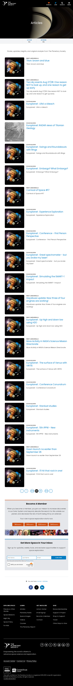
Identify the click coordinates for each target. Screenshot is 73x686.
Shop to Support (59, 616)
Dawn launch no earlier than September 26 (41, 450)
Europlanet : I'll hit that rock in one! (44, 470)
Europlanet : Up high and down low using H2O (44, 321)
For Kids (6, 625)
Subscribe (58, 558)
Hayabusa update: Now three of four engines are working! (45, 299)
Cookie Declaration (10, 679)
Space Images (25, 616)
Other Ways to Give (60, 623)
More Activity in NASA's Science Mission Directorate (46, 343)
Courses (23, 623)
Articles (45, 581)
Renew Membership (60, 609)
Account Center (9, 661)
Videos (22, 620)
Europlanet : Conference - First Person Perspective (46, 235)
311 (40, 491)
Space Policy (8, 622)
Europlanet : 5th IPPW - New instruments (40, 429)
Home (39, 581)
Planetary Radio (26, 613)
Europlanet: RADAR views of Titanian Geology (45, 127)
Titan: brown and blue (37, 60)
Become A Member (43, 616)
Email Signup (41, 613)
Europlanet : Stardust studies (41, 405)
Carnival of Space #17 (37, 190)
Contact (39, 620)
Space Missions (9, 615)
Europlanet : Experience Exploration (44, 211)
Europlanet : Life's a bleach (40, 103)
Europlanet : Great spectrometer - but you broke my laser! (46, 256)
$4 (18, 524)
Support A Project (59, 613)
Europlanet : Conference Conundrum (46, 384)
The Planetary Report (27, 627)
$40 (54, 524)
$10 (30, 524)
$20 (42, 524)
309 (32, 491)
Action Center (41, 609)
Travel (55, 620)
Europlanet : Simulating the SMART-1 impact (45, 278)
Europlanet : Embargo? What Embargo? (47, 168)
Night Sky (7, 618)
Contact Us (21, 661)
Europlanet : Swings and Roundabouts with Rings (46, 148)
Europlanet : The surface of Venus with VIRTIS (46, 364)
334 (46, 491)
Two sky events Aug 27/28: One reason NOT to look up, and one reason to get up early (46, 85)
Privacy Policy (29, 561)
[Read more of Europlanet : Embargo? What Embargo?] (14, 175)
